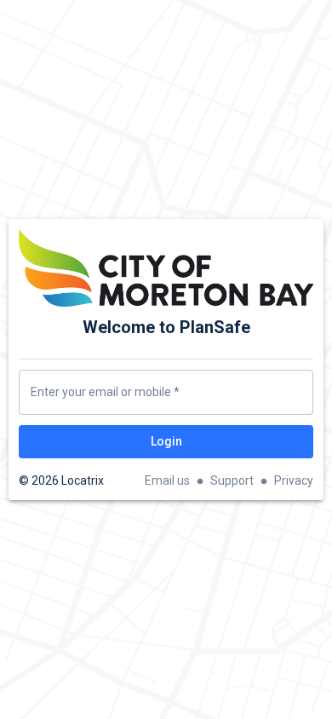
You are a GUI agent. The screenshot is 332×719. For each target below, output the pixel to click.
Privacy (293, 480)
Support (232, 480)
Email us (167, 480)
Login (166, 441)
